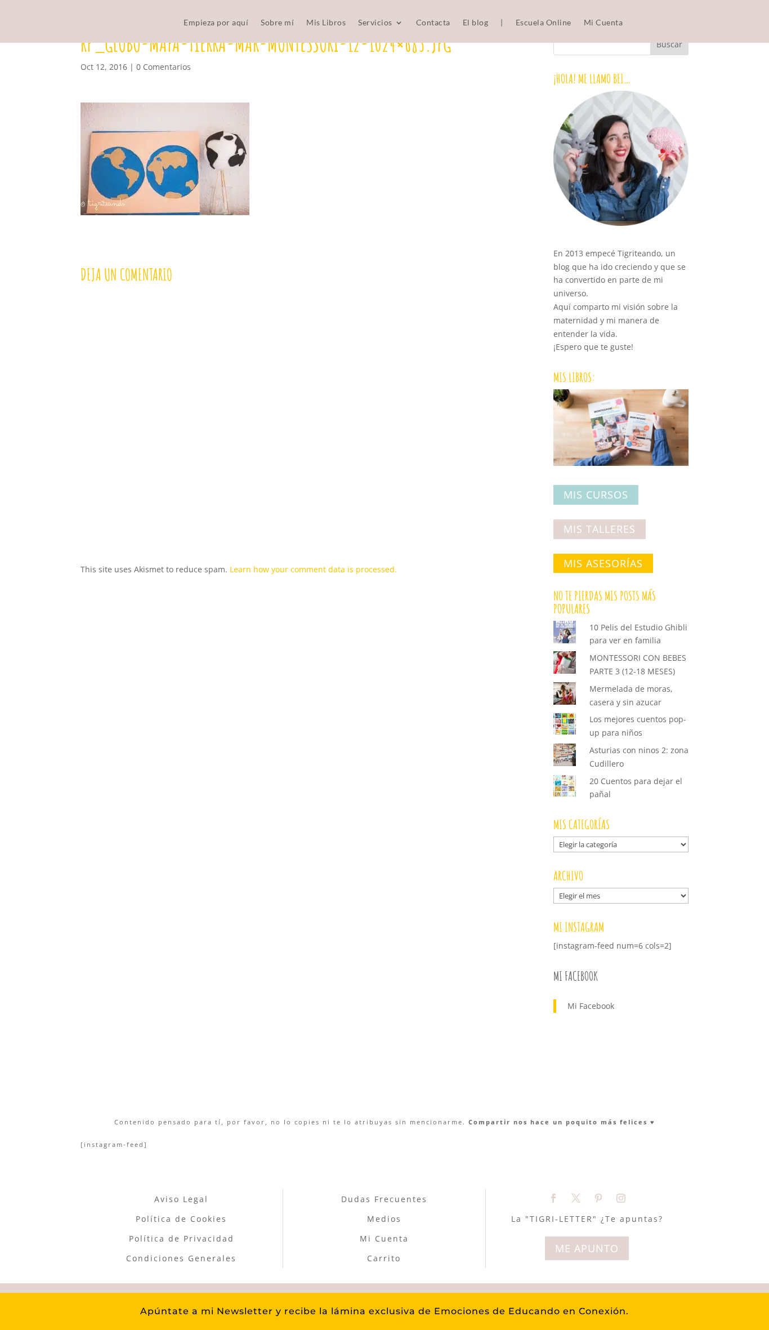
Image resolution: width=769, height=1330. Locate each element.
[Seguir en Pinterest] (598, 1198)
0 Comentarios (163, 66)
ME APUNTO (587, 1248)
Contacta (433, 23)
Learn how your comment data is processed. (313, 569)
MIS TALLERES (600, 529)
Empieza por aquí (216, 23)
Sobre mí (277, 23)
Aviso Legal (181, 1199)
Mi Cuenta (603, 23)
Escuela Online (543, 23)
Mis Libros (326, 23)
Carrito (384, 1258)
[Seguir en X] (576, 1198)
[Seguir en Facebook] (553, 1198)
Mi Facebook (575, 976)
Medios (384, 1218)
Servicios (375, 23)
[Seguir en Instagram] (621, 1198)
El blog (476, 23)
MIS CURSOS (596, 495)
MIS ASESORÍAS (603, 563)
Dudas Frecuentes (384, 1199)
